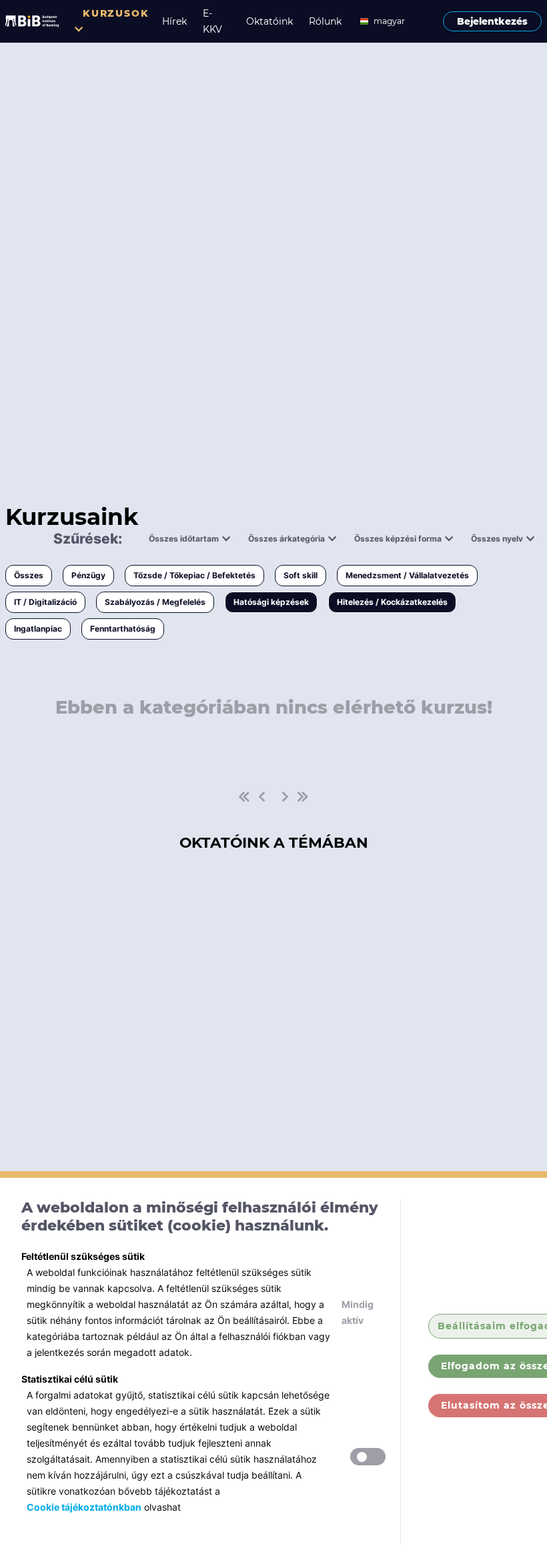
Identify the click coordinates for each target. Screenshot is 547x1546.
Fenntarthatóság (122, 629)
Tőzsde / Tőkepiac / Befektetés (194, 575)
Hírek (174, 21)
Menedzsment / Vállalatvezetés (407, 575)
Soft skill (301, 575)
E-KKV (212, 21)
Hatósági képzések (271, 602)
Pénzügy (88, 575)
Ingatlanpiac (38, 629)
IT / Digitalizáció (45, 602)
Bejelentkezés (492, 21)
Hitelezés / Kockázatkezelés (392, 602)
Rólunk (325, 21)
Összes (28, 575)
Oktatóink (269, 21)
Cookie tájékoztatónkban (84, 1507)
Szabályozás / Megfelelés (155, 602)
